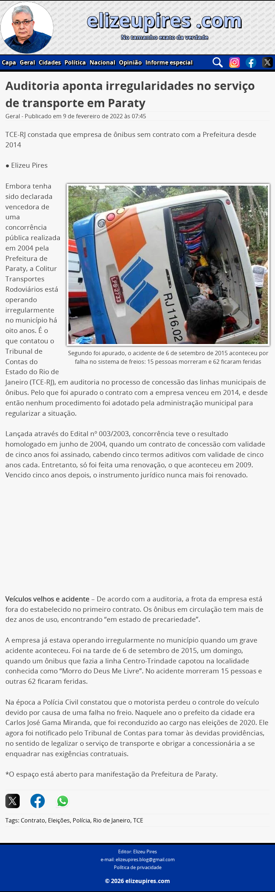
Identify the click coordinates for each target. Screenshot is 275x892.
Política (75, 62)
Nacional (102, 62)
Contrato (33, 820)
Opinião (130, 62)
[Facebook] (251, 62)
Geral (27, 62)
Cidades (50, 62)
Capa (9, 62)
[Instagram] (234, 62)
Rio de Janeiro (111, 820)
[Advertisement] (137, 541)
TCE (138, 820)
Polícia (81, 820)
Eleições (59, 820)
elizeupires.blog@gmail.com (145, 860)
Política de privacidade (137, 867)
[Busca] (217, 62)
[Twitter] (267, 62)
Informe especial (169, 62)
